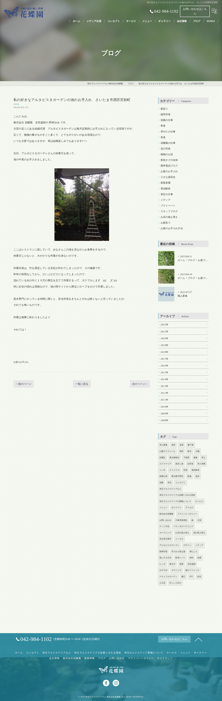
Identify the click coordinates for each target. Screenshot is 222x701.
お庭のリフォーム (167, 451)
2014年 (164, 379)
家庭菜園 (165, 182)
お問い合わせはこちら (195, 11)
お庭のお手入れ (20, 362)
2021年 (164, 331)
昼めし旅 (179, 464)
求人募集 (163, 445)
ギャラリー (176, 507)
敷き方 (173, 564)
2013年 (164, 386)
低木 (197, 476)
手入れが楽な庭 (178, 551)
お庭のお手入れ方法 (172, 228)
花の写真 (165, 148)
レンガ (162, 564)
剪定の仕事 (167, 194)
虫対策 (190, 464)
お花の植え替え (169, 217)
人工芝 (162, 583)
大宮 (199, 520)
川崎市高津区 (181, 520)
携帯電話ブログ (169, 165)
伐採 (181, 451)
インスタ (179, 539)
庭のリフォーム (192, 570)
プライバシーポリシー (187, 514)
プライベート (168, 205)
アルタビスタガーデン (169, 545)
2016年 (164, 365)
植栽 (189, 476)
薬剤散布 (196, 470)
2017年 (164, 359)
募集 (195, 457)
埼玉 (169, 482)
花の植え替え (199, 533)
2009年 (164, 413)
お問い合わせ (165, 520)
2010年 (164, 406)
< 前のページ (23, 384)
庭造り (164, 108)
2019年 (164, 345)
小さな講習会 (168, 177)
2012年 (164, 393)
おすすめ (163, 570)
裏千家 (191, 445)
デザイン (187, 545)
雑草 (181, 564)
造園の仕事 (167, 120)
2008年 (164, 420)
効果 (199, 558)
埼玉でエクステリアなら (170, 489)
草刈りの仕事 (168, 131)
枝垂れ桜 (163, 476)
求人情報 (201, 464)
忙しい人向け (175, 583)
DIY (191, 576)
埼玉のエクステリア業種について (143, 652)
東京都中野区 (177, 476)
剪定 (173, 445)
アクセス (189, 507)
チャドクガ (174, 470)
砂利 (191, 558)
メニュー (163, 507)
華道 (163, 125)
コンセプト (180, 482)
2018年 (164, 352)
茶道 (163, 137)
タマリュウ (176, 570)
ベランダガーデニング (183, 526)
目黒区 (162, 457)
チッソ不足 (164, 526)
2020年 (164, 338)
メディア (165, 200)
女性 (199, 576)
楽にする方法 (165, 558)
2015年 (164, 372)
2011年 (164, 399)
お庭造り (165, 222)
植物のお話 (167, 154)
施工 (183, 576)
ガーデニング (165, 533)
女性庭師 (192, 564)
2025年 (164, 324)
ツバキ (162, 470)
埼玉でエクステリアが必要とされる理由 (177, 495)
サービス (199, 501)
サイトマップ (165, 658)
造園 (161, 482)
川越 (197, 451)
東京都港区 (174, 457)
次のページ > (139, 384)
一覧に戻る (81, 384)
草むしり (193, 551)
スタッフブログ (169, 211)
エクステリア (165, 464)
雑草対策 (165, 114)
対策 (185, 470)
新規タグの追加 (169, 160)
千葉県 (186, 457)
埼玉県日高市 (165, 539)
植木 (189, 451)
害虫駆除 (165, 188)
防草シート (180, 558)
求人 (203, 457)
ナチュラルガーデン (168, 576)
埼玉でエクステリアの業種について (175, 501)
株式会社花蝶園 (166, 514)
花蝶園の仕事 (168, 143)
